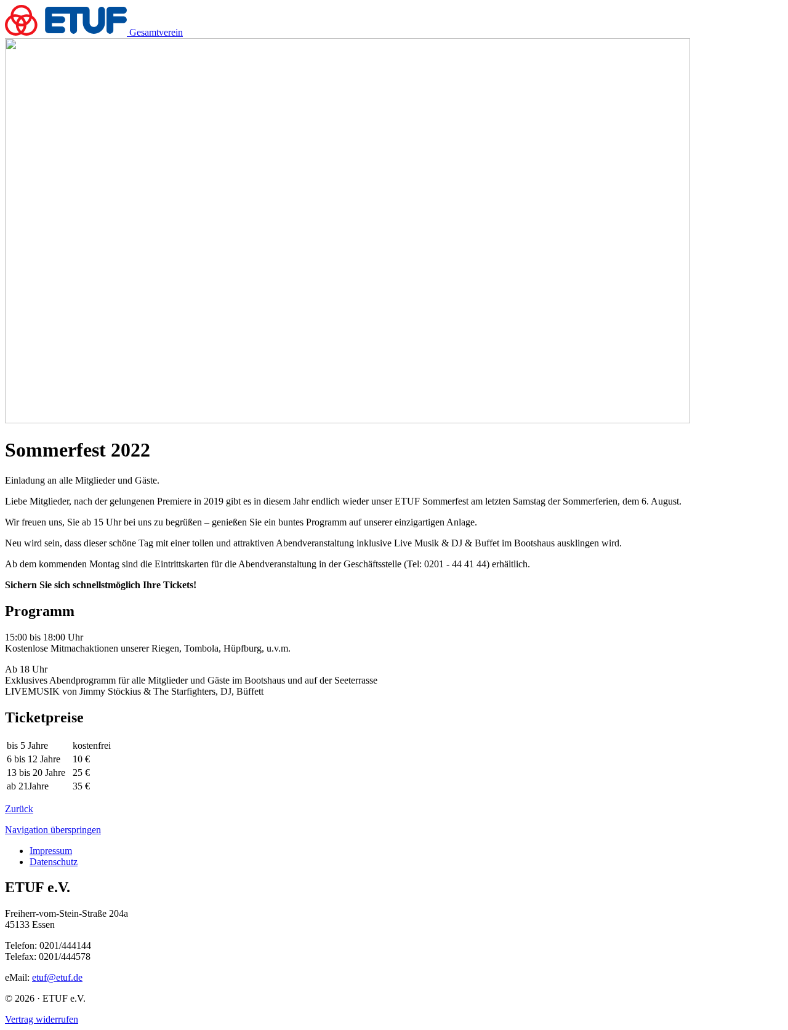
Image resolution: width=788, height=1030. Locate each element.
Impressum (51, 850)
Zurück (19, 809)
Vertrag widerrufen (41, 1019)
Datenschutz (54, 861)
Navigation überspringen (53, 829)
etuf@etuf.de (57, 977)
